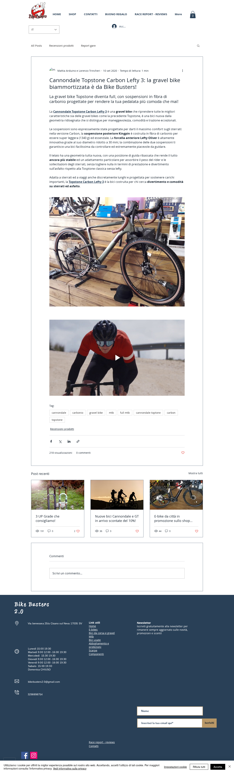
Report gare (88, 45)
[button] (193, 14)
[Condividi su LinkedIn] (69, 441)
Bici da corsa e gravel (102, 633)
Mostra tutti (195, 473)
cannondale (59, 412)
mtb (111, 412)
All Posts (36, 45)
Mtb (91, 636)
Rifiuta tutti (199, 767)
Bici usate (95, 640)
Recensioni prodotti (61, 45)
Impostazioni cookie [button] (175, 767)
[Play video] (117, 358)
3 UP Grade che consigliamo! (47, 518)
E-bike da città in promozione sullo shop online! (172, 518)
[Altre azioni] (182, 70)
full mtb (125, 412)
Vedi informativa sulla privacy (69, 768)
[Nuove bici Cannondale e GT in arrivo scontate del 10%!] (117, 495)
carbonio (77, 412)
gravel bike (96, 412)
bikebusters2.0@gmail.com (44, 681)
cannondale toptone (148, 412)
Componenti (96, 654)
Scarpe (93, 650)
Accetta (218, 767)
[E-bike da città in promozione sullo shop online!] (176, 495)
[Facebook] (24, 755)
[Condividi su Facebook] (51, 441)
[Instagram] (33, 755)
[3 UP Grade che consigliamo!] (57, 495)
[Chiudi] (229, 766)
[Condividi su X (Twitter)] (60, 441)
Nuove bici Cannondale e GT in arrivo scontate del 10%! (117, 518)
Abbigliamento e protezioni (99, 645)
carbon (171, 412)
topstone (57, 420)
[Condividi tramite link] (78, 441)
